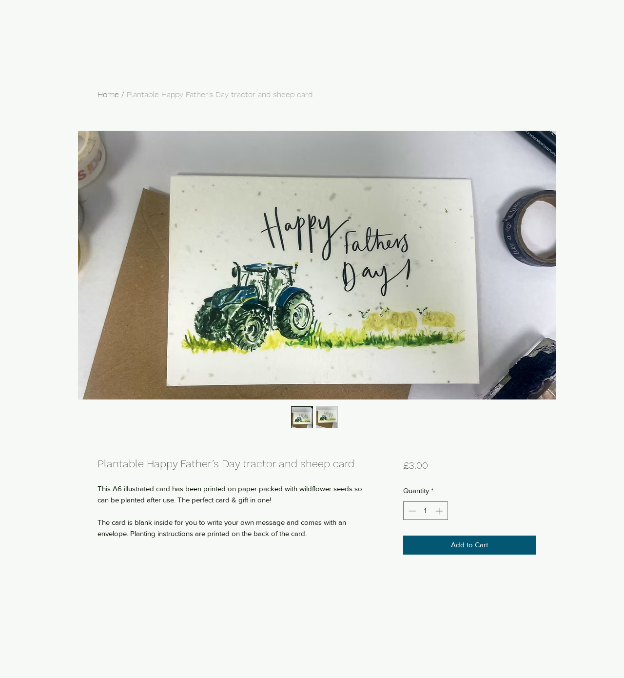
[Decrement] (411, 511)
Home (108, 94)
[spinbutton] (425, 511)
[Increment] (440, 511)
